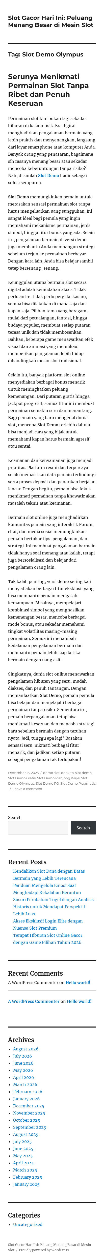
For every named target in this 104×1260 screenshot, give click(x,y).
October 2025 (26, 1120)
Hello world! (78, 982)
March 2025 (25, 1170)
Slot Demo (48, 175)
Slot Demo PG (47, 783)
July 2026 (22, 1056)
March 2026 (25, 1084)
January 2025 (26, 1184)
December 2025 (28, 1105)
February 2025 (27, 1177)
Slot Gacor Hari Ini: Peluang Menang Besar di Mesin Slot (50, 21)
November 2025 (29, 1113)
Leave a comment (27, 789)
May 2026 (23, 1070)
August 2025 (25, 1134)
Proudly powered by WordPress (44, 1250)
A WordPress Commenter (34, 1001)
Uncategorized (27, 1224)
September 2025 (29, 1127)
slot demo (83, 773)
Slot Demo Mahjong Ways (58, 778)
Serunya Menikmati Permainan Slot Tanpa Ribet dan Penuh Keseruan (48, 90)
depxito (67, 773)
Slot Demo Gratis (22, 778)
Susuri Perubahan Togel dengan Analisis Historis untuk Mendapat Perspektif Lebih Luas (53, 906)
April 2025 (23, 1162)
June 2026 (23, 1063)
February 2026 (27, 1091)
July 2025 (22, 1141)
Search (15, 817)
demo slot (51, 773)
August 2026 (26, 1048)
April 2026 (23, 1077)
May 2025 (23, 1155)
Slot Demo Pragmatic (78, 783)
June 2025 (23, 1148)
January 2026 (26, 1098)
